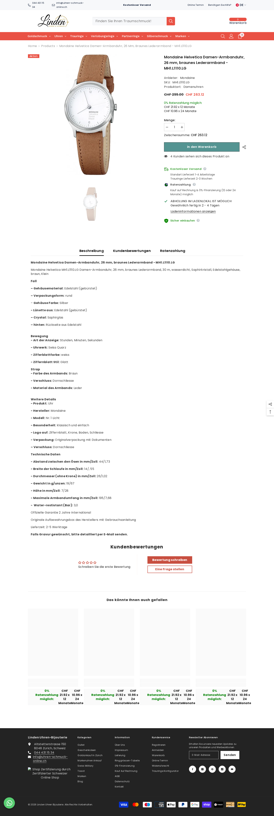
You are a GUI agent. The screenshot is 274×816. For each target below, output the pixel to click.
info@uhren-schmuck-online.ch (50, 759)
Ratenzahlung (172, 250)
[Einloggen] (231, 36)
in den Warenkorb (202, 147)
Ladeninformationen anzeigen (193, 211)
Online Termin (196, 5)
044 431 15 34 (44, 752)
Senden (230, 755)
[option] (90, 114)
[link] (53, 685)
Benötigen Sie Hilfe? (219, 5)
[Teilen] (243, 147)
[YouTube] (232, 769)
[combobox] (129, 21)
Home (32, 46)
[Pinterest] (212, 769)
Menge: (169, 120)
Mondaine (187, 78)
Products (48, 46)
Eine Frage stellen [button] (169, 569)
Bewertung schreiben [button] (169, 560)
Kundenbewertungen (132, 250)
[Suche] (133, 21)
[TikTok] (222, 769)
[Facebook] (192, 769)
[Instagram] (202, 769)
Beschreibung (91, 250)
